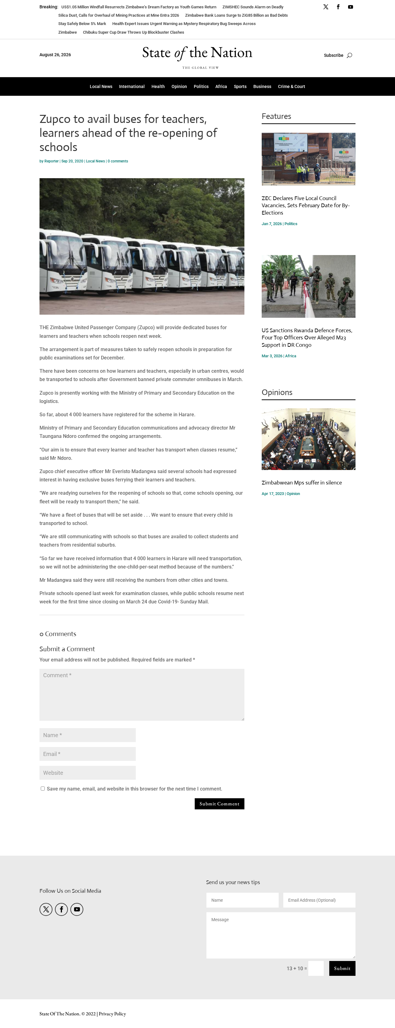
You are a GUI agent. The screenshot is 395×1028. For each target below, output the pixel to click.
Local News (101, 86)
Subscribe (333, 55)
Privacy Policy (112, 1013)
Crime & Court (291, 86)
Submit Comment (219, 803)
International (132, 86)
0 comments (118, 161)
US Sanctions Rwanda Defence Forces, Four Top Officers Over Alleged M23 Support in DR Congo (307, 337)
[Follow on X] (326, 7)
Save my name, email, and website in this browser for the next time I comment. (134, 789)
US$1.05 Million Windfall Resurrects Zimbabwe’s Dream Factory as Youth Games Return (138, 7)
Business (262, 86)
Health (158, 86)
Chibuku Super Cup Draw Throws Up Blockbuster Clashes (133, 32)
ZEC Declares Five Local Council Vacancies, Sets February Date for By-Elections (306, 205)
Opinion (179, 86)
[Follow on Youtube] (351, 7)
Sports (240, 86)
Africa (221, 86)
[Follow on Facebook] (338, 7)
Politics (201, 86)
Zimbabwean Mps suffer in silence (302, 482)
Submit (342, 968)
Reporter (51, 161)
